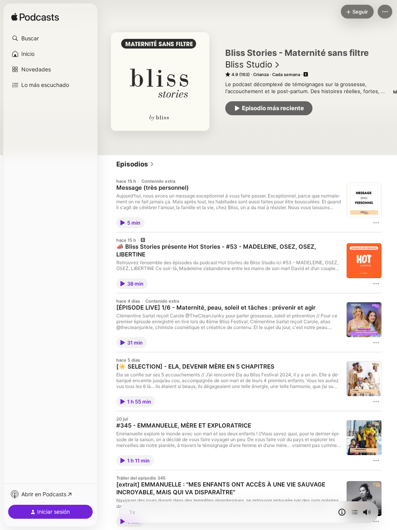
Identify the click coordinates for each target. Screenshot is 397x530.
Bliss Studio (248, 64)
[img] (35, 17)
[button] (50, 38)
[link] (135, 164)
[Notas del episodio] (342, 512)
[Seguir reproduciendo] (354, 512)
